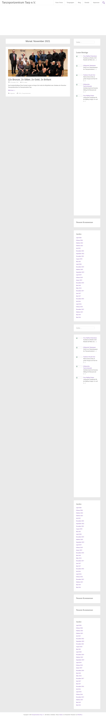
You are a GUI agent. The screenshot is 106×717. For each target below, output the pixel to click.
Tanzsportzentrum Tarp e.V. (19, 2)
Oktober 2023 (79, 245)
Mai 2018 (78, 285)
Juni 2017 (78, 293)
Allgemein (12, 93)
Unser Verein (59, 2)
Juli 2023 (78, 248)
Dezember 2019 (80, 267)
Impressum (96, 2)
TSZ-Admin (24, 82)
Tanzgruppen (70, 2)
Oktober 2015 (79, 312)
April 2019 (78, 275)
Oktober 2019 (79, 269)
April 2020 (78, 264)
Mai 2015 (78, 314)
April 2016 (78, 304)
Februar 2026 (79, 240)
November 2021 (80, 256)
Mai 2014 (78, 317)
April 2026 (78, 237)
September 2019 (80, 272)
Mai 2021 (78, 261)
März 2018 (78, 288)
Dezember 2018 (80, 283)
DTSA (20, 93)
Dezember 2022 (80, 251)
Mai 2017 (78, 296)
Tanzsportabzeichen (26, 93)
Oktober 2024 (79, 243)
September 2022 (80, 253)
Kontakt (87, 2)
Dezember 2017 (80, 290)
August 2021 (79, 259)
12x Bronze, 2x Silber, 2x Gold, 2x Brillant (29, 79)
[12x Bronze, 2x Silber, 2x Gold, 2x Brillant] (38, 76)
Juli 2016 (78, 301)
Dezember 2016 (80, 298)
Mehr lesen (11, 90)
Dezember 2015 (80, 309)
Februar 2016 (79, 306)
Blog (79, 2)
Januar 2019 (79, 280)
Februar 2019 (79, 277)
